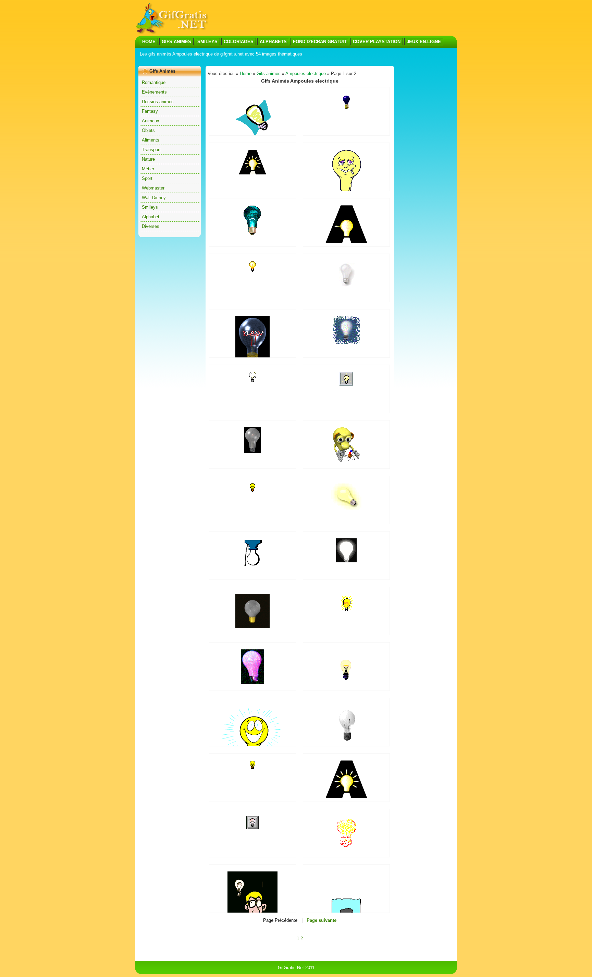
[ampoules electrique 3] (253, 270)
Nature (148, 159)
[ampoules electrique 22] (346, 680)
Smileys (150, 207)
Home (245, 73)
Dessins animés (158, 101)
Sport (147, 178)
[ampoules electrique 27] (252, 572)
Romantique (153, 82)
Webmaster (153, 188)
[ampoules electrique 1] (252, 490)
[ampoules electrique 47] (252, 827)
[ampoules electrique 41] (252, 626)
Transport (151, 149)
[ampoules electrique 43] (252, 682)
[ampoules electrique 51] (252, 134)
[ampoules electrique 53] (346, 560)
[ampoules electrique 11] (346, 108)
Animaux (150, 120)
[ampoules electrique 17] (346, 285)
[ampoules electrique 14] (347, 609)
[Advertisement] (263, 61)
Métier (148, 168)
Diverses (150, 226)
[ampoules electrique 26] (346, 460)
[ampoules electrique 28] (346, 241)
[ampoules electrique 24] (346, 848)
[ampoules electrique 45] (346, 796)
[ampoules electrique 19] (346, 342)
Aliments (150, 140)
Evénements (154, 92)
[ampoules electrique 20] (346, 508)
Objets (148, 130)
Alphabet (150, 216)
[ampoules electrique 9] (346, 384)
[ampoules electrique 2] (252, 380)
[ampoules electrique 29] (346, 742)
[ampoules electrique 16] (252, 451)
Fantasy (150, 111)
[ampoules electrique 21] (252, 233)
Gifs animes (269, 73)
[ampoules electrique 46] (252, 768)
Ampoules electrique (305, 73)
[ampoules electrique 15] (252, 172)
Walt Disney (154, 197)
